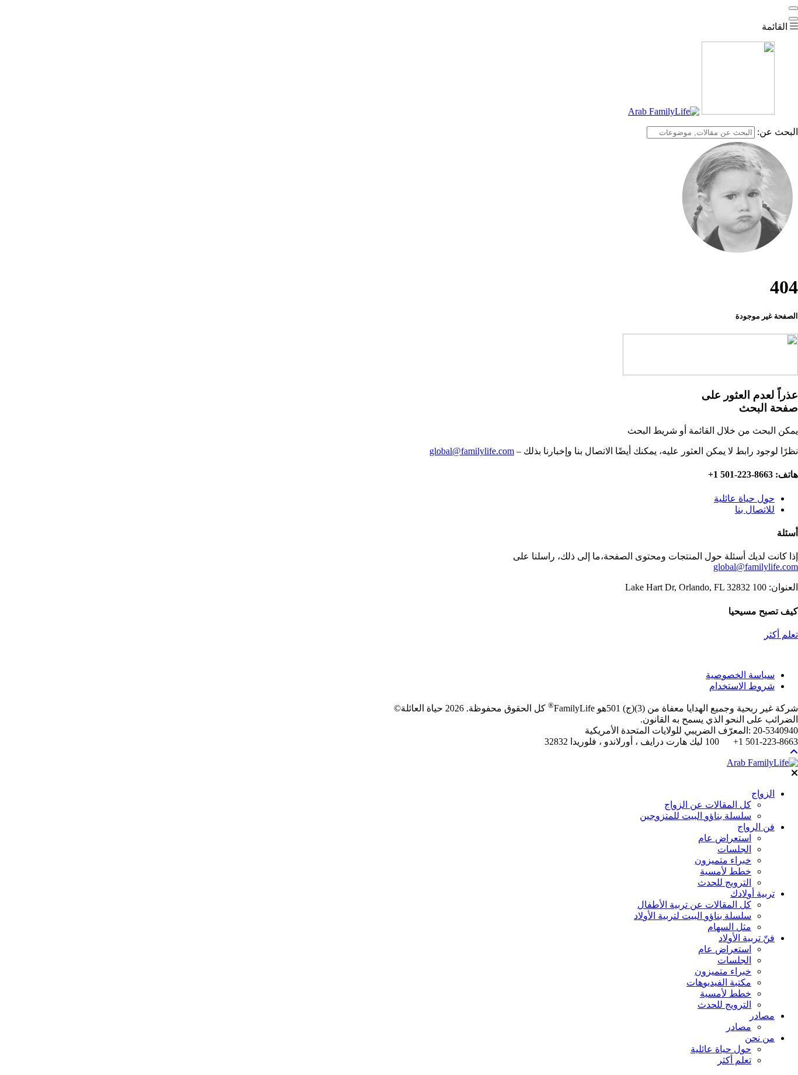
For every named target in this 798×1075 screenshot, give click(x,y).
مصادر (762, 1016)
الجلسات (734, 849)
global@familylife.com (471, 451)
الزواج (763, 794)
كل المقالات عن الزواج (707, 805)
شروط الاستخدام (742, 686)
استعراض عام (724, 838)
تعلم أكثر (781, 635)
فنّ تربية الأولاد (747, 938)
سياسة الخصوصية (740, 675)
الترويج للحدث (724, 882)
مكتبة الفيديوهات (718, 982)
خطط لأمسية (725, 871)
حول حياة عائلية (744, 498)
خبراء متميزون (723, 860)
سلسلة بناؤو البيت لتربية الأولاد (692, 916)
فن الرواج (756, 827)
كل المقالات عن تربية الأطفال (694, 905)
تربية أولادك (752, 893)
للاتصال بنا (755, 509)
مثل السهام (729, 927)
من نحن (760, 1038)
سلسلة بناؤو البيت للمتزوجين (695, 816)
